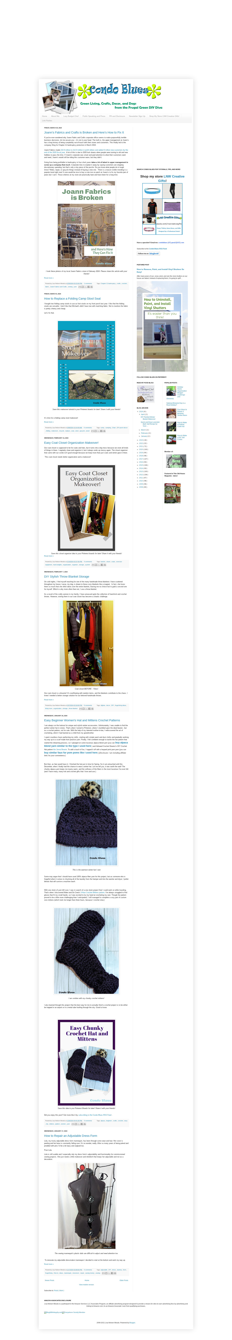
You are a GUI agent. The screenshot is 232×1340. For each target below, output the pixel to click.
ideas (61, 1273)
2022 (141, 443)
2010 (141, 481)
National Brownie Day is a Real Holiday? (175, 404)
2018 (141, 456)
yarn (75, 287)
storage (81, 565)
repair (82, 1273)
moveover (76, 1273)
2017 (141, 459)
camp (103, 427)
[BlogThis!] (82, 286)
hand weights (57, 565)
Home (44, 116)
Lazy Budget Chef (71, 116)
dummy (119, 1270)
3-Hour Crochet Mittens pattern (92, 892)
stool (77, 431)
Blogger (132, 1323)
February (144, 433)
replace (67, 431)
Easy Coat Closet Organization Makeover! (71, 442)
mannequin (68, 1273)
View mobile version (86, 1285)
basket (103, 561)
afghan (103, 705)
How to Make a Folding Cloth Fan (182, 424)
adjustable (104, 1270)
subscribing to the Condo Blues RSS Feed (94, 1115)
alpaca (103, 1120)
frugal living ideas (120, 705)
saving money (90, 1273)
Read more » (49, 278)
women (63, 1124)
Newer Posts (49, 1280)
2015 (141, 465)
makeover (54, 431)
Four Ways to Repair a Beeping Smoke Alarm (182, 412)
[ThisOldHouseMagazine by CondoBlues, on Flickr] (172, 503)
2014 (141, 468)
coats (113, 561)
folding (48, 431)
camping (108, 427)
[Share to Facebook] (88, 286)
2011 (141, 478)
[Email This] (79, 286)
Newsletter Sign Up (137, 116)
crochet (124, 283)
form (124, 1270)
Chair (114, 427)
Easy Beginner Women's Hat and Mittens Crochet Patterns (82, 720)
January (144, 436)
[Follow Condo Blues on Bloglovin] (148, 255)
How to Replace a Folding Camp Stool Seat (72, 298)
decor (108, 705)
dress (114, 1270)
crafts (119, 283)
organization (67, 565)
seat (73, 431)
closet (108, 561)
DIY (112, 705)
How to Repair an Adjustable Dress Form (70, 1135)
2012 (141, 475)
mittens (51, 1124)
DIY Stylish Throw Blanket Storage (66, 576)
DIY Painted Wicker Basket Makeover (148, 418)
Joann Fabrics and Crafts (58, 287)
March (143, 430)
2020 (141, 449)
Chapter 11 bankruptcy (108, 283)
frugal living (49, 1273)
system (87, 565)
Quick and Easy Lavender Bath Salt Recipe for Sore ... (150, 424)
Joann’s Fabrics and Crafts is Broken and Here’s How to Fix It (84, 132)
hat (47, 1124)
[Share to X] (85, 286)
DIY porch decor (122, 427)
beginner (109, 1120)
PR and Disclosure (117, 116)
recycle (61, 431)
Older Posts (124, 1280)
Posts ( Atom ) (59, 1291)
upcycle (82, 431)
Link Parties (47, 121)
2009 (141, 484)
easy (125, 1120)
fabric (47, 287)
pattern (57, 1124)
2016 (141, 462)
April (143, 414)
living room (49, 708)
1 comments (88, 283)
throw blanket (73, 708)
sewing (70, 287)
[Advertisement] (85, 19)
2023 (141, 440)
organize (75, 565)
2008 (141, 487)
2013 (141, 471)
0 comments (88, 427)
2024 (141, 412)
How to (56, 1273)
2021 (141, 446)
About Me (55, 116)
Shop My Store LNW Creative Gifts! (164, 116)
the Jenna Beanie (60, 750)
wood (88, 431)
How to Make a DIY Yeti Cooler (182, 437)
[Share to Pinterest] (91, 286)
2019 (141, 453)
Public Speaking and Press (94, 116)
